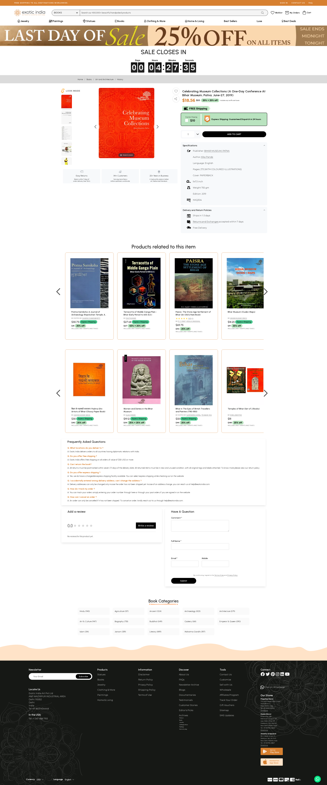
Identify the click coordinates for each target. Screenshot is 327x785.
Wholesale (225, 690)
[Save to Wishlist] (176, 92)
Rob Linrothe (236, 415)
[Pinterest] (273, 675)
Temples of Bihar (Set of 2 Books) (244, 409)
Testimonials (185, 700)
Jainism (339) (120, 631)
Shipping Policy (146, 690)
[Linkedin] (282, 675)
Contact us (298, 3)
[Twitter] (268, 675)
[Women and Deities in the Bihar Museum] (141, 405)
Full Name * (176, 541)
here (133, 492)
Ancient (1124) (155, 611)
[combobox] (169, 13)
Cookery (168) (190, 621)
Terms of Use (219, 575)
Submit (183, 581)
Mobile (205, 558)
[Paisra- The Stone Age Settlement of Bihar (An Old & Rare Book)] (194, 308)
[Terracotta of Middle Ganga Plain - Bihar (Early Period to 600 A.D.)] (141, 308)
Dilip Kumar (131, 318)
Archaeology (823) (192, 611)
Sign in (284, 3)
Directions (264, 710)
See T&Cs (86, 181)
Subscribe (83, 676)
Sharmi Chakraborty (91, 318)
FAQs (181, 679)
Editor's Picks (186, 710)
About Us (184, 674)
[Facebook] (263, 675)
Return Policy (145, 679)
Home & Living (105, 700)
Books (89, 79)
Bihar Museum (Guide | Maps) (241, 312)
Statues (101, 674)
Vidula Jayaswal (193, 321)
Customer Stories (188, 705)
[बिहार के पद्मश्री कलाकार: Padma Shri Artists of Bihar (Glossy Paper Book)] (89, 405)
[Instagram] (277, 675)
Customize (225, 679)
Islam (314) (84, 631)
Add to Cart (234, 134)
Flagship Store (267, 699)
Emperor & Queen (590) (230, 621)
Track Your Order (228, 700)
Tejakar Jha (206, 415)
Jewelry (101, 685)
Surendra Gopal (193, 415)
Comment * (176, 518)
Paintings (102, 695)
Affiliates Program (229, 695)
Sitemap (224, 710)
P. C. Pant (182, 321)
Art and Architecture (104, 79)
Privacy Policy (232, 575)
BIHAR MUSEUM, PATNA (216, 151)
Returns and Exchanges (205, 221)
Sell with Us (226, 685)
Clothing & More (106, 690)
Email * (174, 558)
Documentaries (187, 695)
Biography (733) (121, 621)
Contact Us (226, 674)
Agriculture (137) (122, 611)
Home (80, 79)
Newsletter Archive (189, 685)
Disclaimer (144, 674)
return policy (254, 468)
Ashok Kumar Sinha (82, 415)
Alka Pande (207, 157)
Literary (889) (155, 631)
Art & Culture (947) (88, 621)
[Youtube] (287, 675)
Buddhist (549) (156, 621)
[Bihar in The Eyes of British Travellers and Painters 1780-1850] (194, 405)
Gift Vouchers (227, 705)
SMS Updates (227, 715)
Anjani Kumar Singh (238, 318)
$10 (192, 120)
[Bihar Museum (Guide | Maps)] (246, 308)
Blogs (182, 690)
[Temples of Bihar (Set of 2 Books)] (246, 405)
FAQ (311, 3)
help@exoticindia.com (200, 484)
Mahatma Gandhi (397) (195, 631)
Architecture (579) (227, 611)
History (120, 79)
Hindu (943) (85, 611)
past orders (155, 492)
